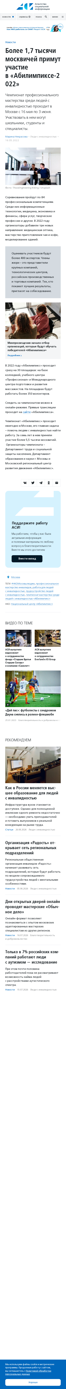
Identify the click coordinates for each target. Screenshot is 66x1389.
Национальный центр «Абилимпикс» (32, 603)
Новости (10, 42)
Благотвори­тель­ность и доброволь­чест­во (40, 720)
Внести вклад (27, 558)
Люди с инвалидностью (43, 136)
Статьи (9, 829)
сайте (27, 412)
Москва (15, 577)
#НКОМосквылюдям (23, 583)
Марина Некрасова (16, 136)
